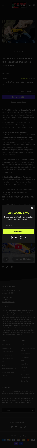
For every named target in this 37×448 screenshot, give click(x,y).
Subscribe (18, 231)
